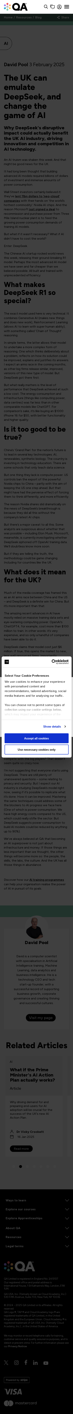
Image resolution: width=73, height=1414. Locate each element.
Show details (52, 726)
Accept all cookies (36, 738)
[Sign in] (59, 7)
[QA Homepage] (16, 7)
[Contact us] (52, 7)
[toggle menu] (66, 7)
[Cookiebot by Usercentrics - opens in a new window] (52, 661)
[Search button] (46, 7)
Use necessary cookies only (36, 749)
